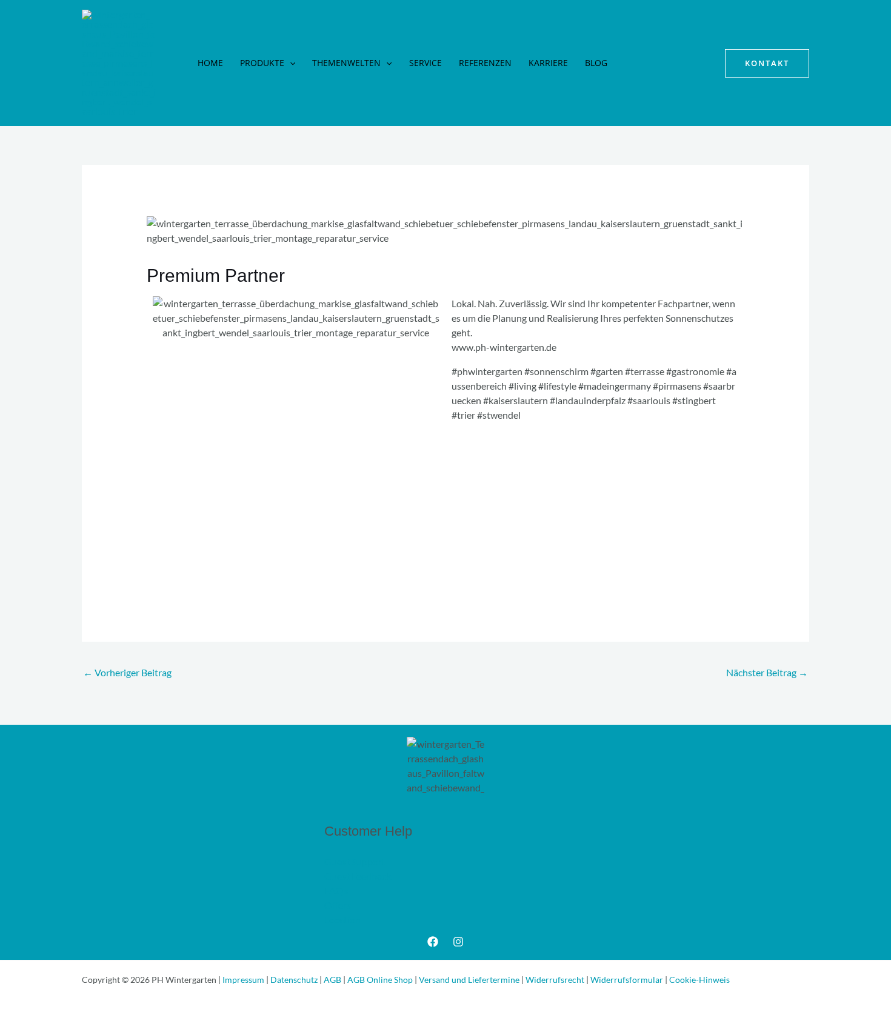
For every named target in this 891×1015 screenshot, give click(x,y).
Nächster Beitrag (767, 672)
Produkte (262, 62)
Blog (596, 62)
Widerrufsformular (627, 979)
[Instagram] (458, 941)
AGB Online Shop (381, 979)
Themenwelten (346, 62)
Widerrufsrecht (556, 979)
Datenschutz (294, 979)
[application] (289, 63)
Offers (337, 905)
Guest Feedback (357, 876)
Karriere (548, 62)
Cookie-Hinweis (699, 979)
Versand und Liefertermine (469, 979)
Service (425, 62)
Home (210, 62)
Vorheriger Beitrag (127, 672)
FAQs (336, 890)
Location (342, 919)
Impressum (244, 979)
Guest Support (354, 861)
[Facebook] (432, 941)
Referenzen (485, 62)
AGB (333, 979)
